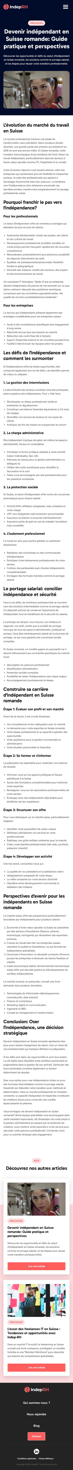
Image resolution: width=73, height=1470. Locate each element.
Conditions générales (26, 1458)
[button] (66, 7)
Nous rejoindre (36, 1414)
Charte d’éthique (46, 1458)
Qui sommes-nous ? (36, 1403)
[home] (15, 7)
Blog (36, 1426)
